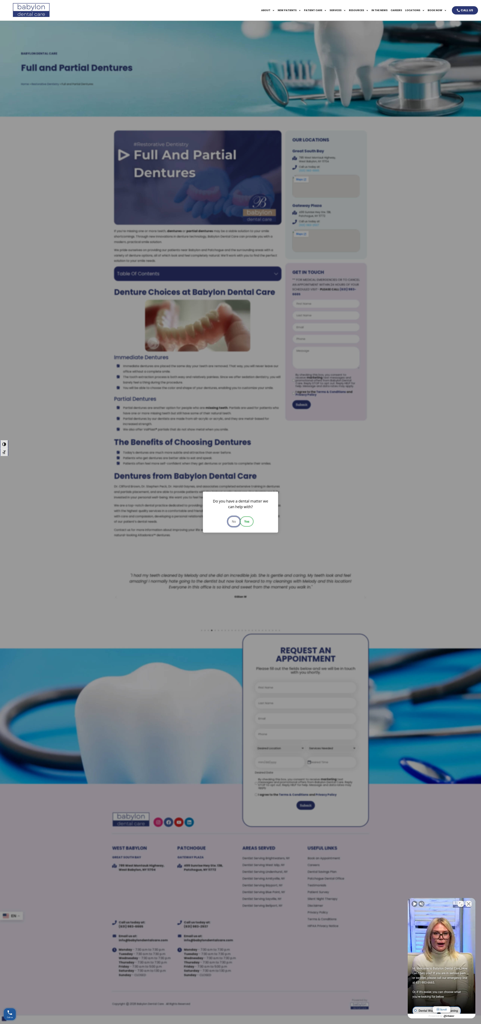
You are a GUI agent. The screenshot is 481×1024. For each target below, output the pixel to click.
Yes (246, 521)
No (234, 521)
